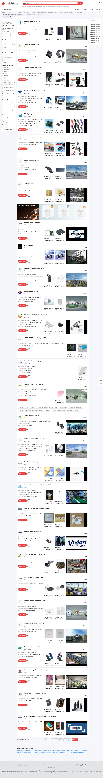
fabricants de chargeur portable (38, 6)
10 (25, 739)
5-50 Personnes (7, 102)
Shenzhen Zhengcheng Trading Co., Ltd (34, 137)
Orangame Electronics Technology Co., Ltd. (35, 315)
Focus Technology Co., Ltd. (50, 770)
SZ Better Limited (28, 245)
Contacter (23, 33)
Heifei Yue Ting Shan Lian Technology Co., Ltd (36, 508)
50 (31, 739)
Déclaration (28, 764)
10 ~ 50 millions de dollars (8, 85)
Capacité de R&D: (22, 54)
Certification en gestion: (23, 233)
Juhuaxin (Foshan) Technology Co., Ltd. (34, 600)
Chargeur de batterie (42, 407)
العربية (71, 765)
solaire (47, 410)
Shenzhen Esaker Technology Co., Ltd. (34, 624)
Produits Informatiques (7, 29)
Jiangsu (5, 123)
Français (34, 765)
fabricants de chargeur (50, 6)
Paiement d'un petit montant (7, 61)
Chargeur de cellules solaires (58, 410)
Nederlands (76, 765)
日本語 (30, 765)
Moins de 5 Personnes (8, 106)
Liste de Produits (7, 16)
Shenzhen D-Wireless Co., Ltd (32, 462)
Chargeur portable (23, 407)
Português (50, 765)
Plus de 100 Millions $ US (8, 94)
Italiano (55, 765)
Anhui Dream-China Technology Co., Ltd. (35, 693)
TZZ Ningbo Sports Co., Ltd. (31, 114)
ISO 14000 (5, 75)
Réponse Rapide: (22, 232)
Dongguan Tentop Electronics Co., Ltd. (34, 384)
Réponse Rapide (8, 57)
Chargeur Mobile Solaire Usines (77, 752)
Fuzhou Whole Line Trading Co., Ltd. (33, 577)
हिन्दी (81, 765)
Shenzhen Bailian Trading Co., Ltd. (33, 531)
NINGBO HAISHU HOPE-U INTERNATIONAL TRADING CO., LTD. (41, 716)
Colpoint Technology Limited (31, 44)
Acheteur (77, 9)
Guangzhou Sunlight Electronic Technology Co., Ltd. (38, 670)
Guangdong (6, 117)
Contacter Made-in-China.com (61, 764)
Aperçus (78, 764)
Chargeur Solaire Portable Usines (42, 754)
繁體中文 (25, 765)
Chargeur (32, 407)
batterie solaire (63, 407)
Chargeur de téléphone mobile (36, 410)
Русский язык (61, 765)
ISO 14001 (5, 69)
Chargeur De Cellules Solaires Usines (24, 754)
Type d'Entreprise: (22, 50)
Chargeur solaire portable (73, 410)
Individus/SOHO (7, 46)
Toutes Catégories (8, 9)
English (15, 765)
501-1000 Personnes (8, 110)
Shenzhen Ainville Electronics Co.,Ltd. (34, 268)
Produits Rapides (71, 764)
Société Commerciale (8, 44)
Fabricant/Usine (7, 42)
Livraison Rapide (8, 59)
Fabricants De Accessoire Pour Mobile (43, 750)
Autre (4, 50)
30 (28, 739)
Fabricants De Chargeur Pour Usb (24, 752)
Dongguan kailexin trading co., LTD (33, 222)
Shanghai (5, 125)
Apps (91, 9)
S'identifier (99, 4)
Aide (85, 9)
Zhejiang (5, 119)
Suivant (73, 739)
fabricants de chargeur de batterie (63, 6)
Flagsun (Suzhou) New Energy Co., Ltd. (34, 554)
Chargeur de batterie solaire (75, 407)
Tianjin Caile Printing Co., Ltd (32, 415)
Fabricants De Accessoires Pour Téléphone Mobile (61, 750)
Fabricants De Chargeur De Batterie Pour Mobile (43, 752)
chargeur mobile (53, 407)
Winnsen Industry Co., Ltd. (31, 291)
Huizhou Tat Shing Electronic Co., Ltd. (34, 439)
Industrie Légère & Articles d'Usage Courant (8, 34)
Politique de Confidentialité (47, 764)
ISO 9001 (5, 67)
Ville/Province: (21, 29)
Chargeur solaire (23, 410)
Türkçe (90, 765)
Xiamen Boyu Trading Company (32, 361)
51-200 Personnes (7, 104)
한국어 (67, 765)
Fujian (4, 121)
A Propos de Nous (21, 764)
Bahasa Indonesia (51, 767)
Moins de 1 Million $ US (8, 82)
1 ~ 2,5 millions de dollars (8, 88)
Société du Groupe (7, 48)
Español (39, 765)
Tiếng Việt (95, 765)
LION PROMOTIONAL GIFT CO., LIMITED (35, 338)
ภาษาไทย (85, 765)
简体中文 (20, 765)
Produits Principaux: (23, 27)
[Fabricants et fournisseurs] (10, 3)
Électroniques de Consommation (7, 23)
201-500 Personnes (8, 108)
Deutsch (44, 765)
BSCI (4, 73)
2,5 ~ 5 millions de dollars (8, 91)
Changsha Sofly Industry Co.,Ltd (32, 647)
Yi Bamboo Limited (29, 183)
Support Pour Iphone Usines (59, 752)
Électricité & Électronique (8, 26)
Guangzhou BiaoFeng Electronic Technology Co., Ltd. (38, 485)
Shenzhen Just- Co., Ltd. (32, 21)
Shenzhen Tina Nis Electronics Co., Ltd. (34, 91)
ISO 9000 (5, 71)
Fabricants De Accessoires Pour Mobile (25, 750)
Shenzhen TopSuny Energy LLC (34, 67)
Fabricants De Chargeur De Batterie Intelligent (79, 750)
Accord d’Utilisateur (36, 764)
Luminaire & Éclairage (8, 31)
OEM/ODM (6, 55)
